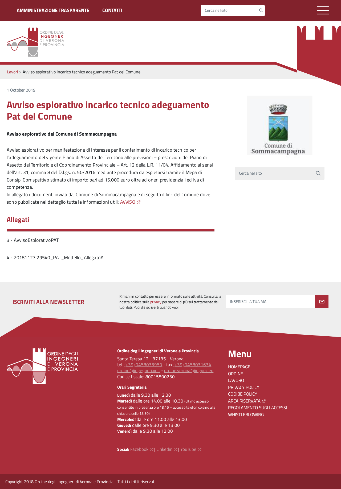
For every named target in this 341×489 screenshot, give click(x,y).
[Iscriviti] (321, 301)
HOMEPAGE (239, 366)
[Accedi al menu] (323, 10)
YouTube (188, 449)
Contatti (112, 10)
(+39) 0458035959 (143, 364)
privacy (155, 302)
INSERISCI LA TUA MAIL (249, 301)
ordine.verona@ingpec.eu (188, 370)
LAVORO (236, 380)
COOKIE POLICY (242, 394)
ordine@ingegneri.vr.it (138, 370)
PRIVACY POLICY (243, 387)
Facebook (139, 449)
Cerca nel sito (216, 10)
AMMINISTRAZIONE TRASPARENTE (53, 10)
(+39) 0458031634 (192, 364)
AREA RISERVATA (244, 400)
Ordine (235, 373)
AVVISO (127, 202)
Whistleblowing (246, 414)
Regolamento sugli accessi (257, 407)
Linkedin (164, 449)
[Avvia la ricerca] (261, 10)
